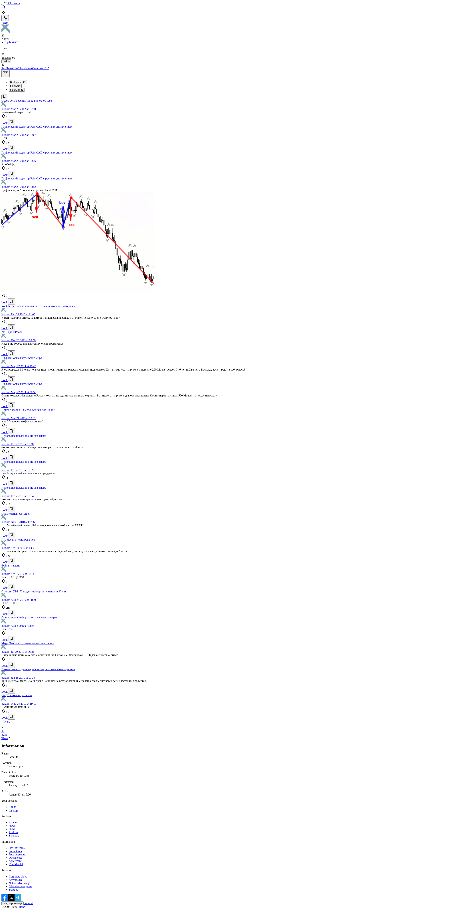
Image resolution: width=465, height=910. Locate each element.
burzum (5, 109)
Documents (15, 857)
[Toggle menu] (2, 4)
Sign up (13, 810)
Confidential (16, 864)
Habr (21, 906)
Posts (22, 68)
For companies (17, 854)
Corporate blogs (18, 876)
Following (16, 89)
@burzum (12, 42)
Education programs (20, 886)
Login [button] (4, 22)
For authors (15, 851)
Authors (13, 832)
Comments (40, 68)
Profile (5, 68)
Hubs (12, 829)
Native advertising (19, 883)
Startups (13, 889)
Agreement (15, 860)
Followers (15, 86)
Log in (12, 806)
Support (28, 903)
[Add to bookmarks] (11, 122)
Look (4, 122)
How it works (17, 847)
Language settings (12, 903)
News (28, 68)
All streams (13, 3)
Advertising (15, 879)
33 (5, 734)
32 (2, 734)
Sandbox (14, 835)
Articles (14, 68)
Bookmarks (17, 82)
